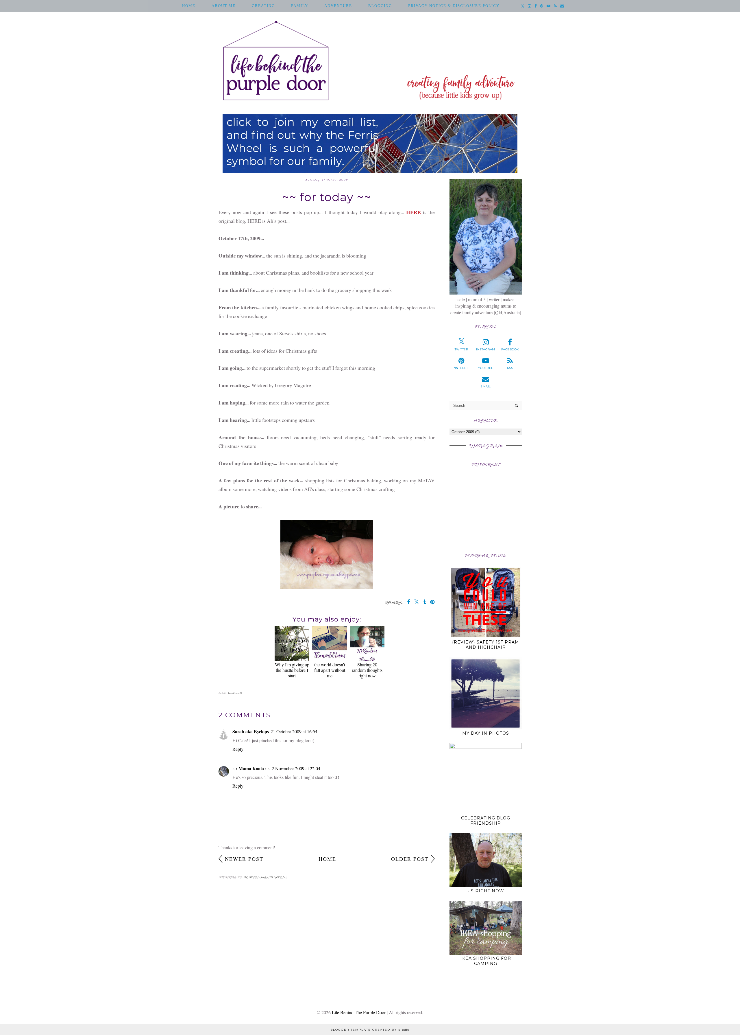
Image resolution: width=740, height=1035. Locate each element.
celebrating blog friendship (485, 820)
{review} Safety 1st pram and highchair (485, 644)
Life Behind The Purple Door (359, 1012)
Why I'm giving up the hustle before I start (292, 670)
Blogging (380, 5)
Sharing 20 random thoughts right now (367, 670)
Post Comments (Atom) (266, 878)
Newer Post (244, 858)
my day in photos (485, 733)
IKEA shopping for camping (485, 961)
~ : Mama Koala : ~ (251, 768)
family (299, 5)
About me (224, 5)
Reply (237, 749)
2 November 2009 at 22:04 (296, 768)
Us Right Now (485, 891)
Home (188, 5)
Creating (263, 5)
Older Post (409, 858)
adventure (338, 5)
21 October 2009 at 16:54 (294, 731)
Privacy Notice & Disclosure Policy (454, 5)
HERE (413, 212)
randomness (235, 693)
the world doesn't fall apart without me (329, 670)
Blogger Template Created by (370, 1030)
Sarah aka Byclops (250, 731)
